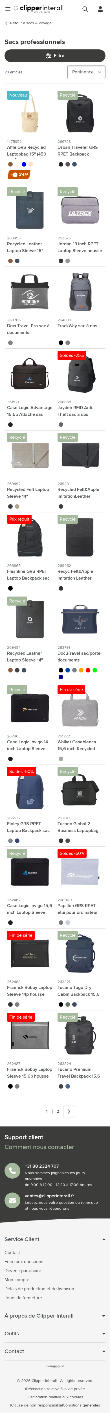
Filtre (59, 55)
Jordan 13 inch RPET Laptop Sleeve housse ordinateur (80, 251)
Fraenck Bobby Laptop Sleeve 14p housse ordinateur (29, 994)
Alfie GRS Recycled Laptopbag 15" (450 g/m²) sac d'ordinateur (29, 154)
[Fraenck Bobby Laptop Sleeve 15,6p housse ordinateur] (29, 1035)
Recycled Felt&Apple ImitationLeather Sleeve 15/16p (78, 496)
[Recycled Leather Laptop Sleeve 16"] (29, 210)
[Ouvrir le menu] (8, 9)
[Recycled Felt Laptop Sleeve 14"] (29, 455)
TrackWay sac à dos (77, 326)
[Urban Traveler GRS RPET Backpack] (80, 113)
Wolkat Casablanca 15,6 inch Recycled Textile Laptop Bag (77, 749)
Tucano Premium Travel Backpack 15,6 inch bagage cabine (79, 1076)
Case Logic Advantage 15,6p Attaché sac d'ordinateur (29, 414)
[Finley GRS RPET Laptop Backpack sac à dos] (29, 790)
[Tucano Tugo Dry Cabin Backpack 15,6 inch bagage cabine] (80, 953)
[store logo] (55, 1366)
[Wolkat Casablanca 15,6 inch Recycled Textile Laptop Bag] (80, 708)
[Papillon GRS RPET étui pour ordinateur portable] (80, 871)
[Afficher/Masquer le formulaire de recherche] (85, 9)
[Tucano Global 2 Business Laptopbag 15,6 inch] (80, 790)
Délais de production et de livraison (39, 1289)
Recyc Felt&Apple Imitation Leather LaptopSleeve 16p (75, 578)
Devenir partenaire (23, 1270)
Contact (12, 1252)
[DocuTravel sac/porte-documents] (80, 619)
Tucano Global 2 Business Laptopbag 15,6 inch (78, 831)
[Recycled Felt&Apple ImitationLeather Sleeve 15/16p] (80, 455)
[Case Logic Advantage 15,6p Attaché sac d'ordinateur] (29, 373)
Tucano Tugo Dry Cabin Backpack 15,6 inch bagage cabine (79, 994)
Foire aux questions (24, 1261)
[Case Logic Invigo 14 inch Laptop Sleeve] (29, 708)
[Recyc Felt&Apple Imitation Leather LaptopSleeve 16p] (80, 537)
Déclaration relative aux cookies (55, 1397)
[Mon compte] (100, 9)
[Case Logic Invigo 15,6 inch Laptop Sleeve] (29, 871)
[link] (38, 1111)
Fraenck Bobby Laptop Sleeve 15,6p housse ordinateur (29, 1076)
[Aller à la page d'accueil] (38, 9)
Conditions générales (81, 1405)
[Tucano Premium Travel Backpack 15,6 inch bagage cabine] (80, 1035)
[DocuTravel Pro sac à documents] (29, 292)
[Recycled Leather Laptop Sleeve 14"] (29, 619)
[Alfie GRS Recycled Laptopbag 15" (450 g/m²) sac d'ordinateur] (29, 113)
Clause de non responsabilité (36, 1405)
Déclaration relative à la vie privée (55, 1389)
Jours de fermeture (23, 1298)
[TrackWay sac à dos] (80, 292)
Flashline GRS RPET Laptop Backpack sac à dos (28, 578)
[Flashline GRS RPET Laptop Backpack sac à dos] (29, 537)
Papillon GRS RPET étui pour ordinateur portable (78, 912)
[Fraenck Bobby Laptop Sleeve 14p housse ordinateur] (29, 953)
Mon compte (17, 1279)
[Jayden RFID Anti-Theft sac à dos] (80, 373)
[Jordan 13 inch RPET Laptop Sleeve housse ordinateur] (80, 210)
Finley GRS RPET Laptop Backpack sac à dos (28, 831)
